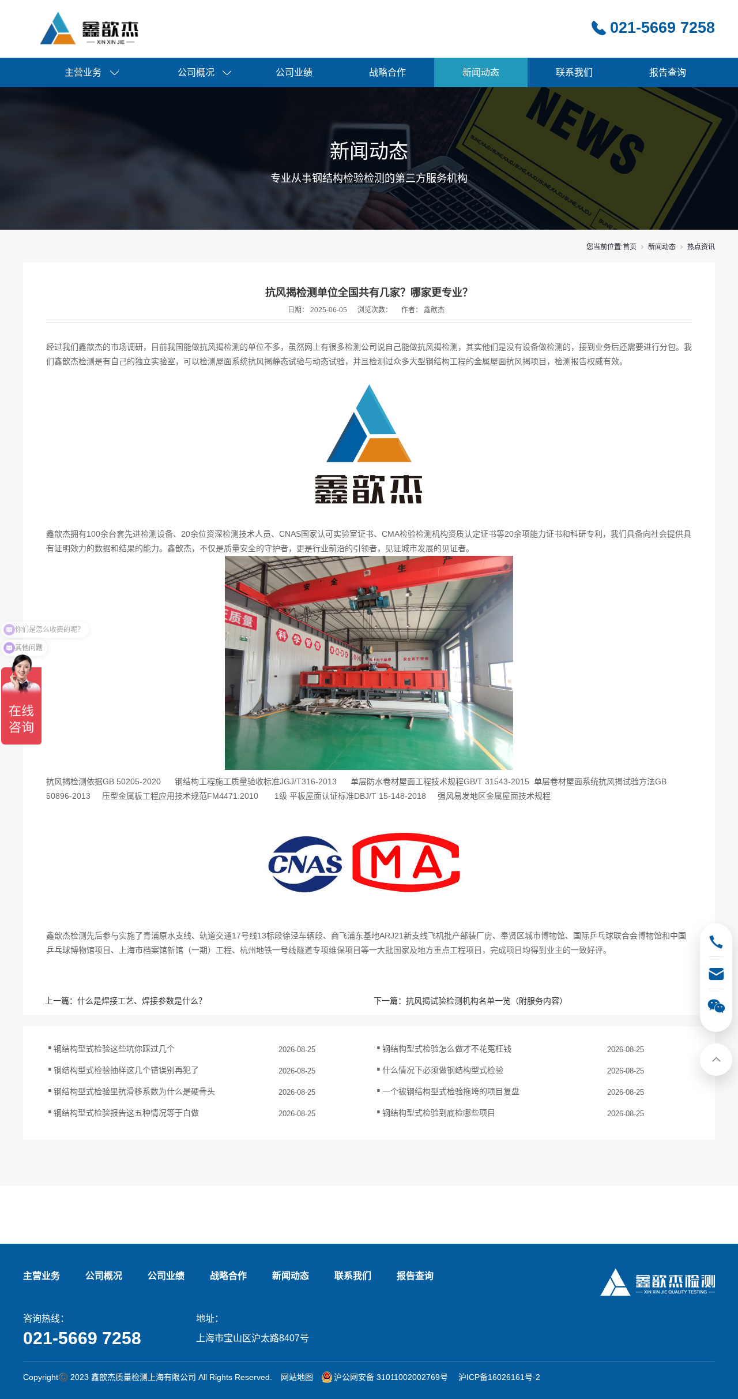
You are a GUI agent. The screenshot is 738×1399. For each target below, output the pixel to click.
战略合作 (387, 72)
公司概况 (196, 72)
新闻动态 (480, 72)
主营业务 (83, 72)
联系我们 (574, 72)
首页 (630, 247)
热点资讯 (701, 247)
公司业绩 (294, 72)
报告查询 (667, 72)
